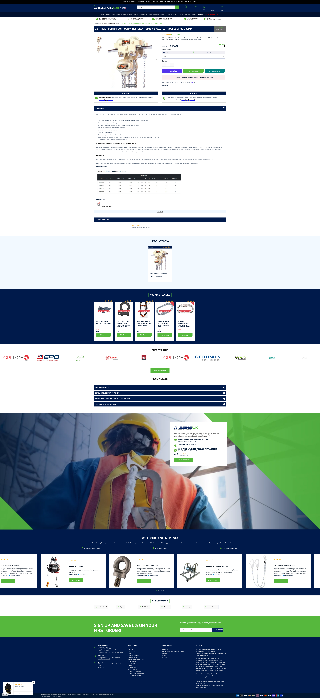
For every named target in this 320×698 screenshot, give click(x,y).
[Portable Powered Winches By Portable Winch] (80, 358)
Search (130, 665)
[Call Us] (186, 7)
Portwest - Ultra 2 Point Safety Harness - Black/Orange (144, 323)
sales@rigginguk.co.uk (104, 659)
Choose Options (101, 335)
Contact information (46, 696)
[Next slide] (156, 59)
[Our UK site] (124, 8)
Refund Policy (132, 663)
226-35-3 (220, 29)
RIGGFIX (164, 655)
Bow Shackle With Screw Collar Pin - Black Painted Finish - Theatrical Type (123, 324)
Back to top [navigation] (160, 211)
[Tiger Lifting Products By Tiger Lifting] (112, 358)
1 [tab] (156, 591)
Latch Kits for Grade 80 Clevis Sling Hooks (103, 322)
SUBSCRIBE (219, 630)
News (129, 653)
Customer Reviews (133, 657)
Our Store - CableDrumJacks (136, 673)
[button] (204, 8)
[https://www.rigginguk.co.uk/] (108, 7)
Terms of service (102, 694)
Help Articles (131, 651)
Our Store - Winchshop (134, 671)
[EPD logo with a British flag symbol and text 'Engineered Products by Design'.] (48, 358)
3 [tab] (161, 591)
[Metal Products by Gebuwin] (208, 358)
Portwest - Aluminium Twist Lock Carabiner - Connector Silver (184, 324)
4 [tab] (164, 591)
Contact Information (133, 655)
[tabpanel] (160, 264)
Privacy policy (94, 694)
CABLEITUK (165, 649)
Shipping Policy (132, 667)
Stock (221, 46)
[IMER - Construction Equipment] (272, 358)
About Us (130, 649)
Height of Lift (166, 49)
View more (165, 86)
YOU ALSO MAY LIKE (160, 294)
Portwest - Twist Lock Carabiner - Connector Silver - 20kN (164, 324)
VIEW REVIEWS (7, 581)
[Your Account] (196, 7)
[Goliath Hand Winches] (144, 358)
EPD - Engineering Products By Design (173, 651)
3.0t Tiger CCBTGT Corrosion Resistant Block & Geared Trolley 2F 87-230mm (158, 275)
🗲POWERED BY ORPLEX (135, 675)
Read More (197, 39)
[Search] (177, 7)
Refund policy (86, 694)
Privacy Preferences (57, 696)
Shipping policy (110, 694)
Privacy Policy (132, 661)
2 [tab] (159, 591)
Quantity (165, 61)
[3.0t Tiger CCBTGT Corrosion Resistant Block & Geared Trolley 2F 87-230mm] (99, 40)
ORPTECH (164, 657)
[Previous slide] (106, 59)
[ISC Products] (304, 358)
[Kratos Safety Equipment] (240, 358)
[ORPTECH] (16, 358)
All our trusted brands (160, 370)
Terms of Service (132, 669)
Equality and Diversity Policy (136, 659)
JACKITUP (165, 653)
